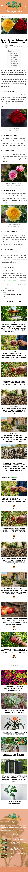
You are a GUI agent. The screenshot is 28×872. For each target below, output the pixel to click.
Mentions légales (18, 870)
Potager (14, 351)
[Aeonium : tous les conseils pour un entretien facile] (14, 701)
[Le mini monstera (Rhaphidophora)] (14, 792)
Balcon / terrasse (14, 406)
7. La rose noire (13, 65)
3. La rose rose (12, 57)
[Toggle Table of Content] (17, 51)
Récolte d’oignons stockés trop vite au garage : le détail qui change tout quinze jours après (18, 848)
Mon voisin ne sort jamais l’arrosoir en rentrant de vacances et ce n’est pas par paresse (18, 855)
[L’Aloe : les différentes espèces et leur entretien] (14, 744)
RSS (24, 870)
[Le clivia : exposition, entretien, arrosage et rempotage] (14, 723)
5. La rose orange (13, 61)
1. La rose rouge (13, 53)
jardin (13, 322)
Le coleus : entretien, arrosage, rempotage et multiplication (14, 688)
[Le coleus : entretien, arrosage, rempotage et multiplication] (14, 677)
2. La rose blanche (13, 55)
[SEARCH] (26, 6)
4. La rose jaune (13, 59)
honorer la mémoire (11, 280)
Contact (11, 870)
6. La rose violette (13, 63)
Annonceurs (5, 870)
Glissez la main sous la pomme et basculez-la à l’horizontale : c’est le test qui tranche (14, 650)
